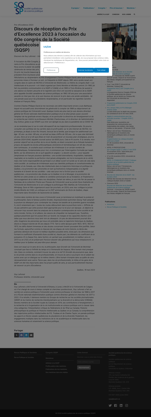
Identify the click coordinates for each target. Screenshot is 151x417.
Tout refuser (101, 70)
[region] (76, 59)
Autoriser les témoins (85, 70)
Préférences (51, 70)
